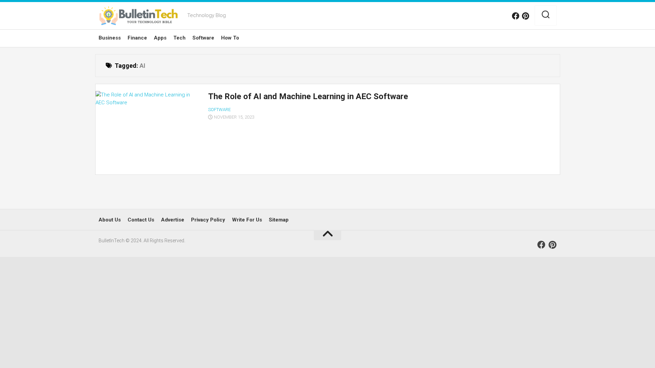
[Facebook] (515, 16)
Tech (179, 38)
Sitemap (279, 220)
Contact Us (141, 220)
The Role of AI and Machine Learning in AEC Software (308, 96)
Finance (137, 38)
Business (110, 38)
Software (203, 38)
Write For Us (247, 220)
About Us (110, 220)
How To (230, 38)
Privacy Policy (208, 220)
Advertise (172, 220)
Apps (160, 38)
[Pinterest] (525, 16)
